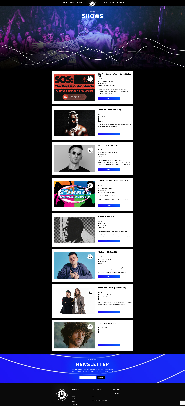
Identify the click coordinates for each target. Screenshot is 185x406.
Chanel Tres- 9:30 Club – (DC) (109, 109)
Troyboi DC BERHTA (106, 216)
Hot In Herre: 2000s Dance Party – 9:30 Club (113, 182)
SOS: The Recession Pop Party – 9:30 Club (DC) (114, 75)
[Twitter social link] (116, 393)
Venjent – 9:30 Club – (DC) (108, 145)
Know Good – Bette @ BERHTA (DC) (112, 287)
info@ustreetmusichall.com (99, 400)
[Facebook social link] (114, 393)
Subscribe (100, 377)
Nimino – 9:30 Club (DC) (107, 252)
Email (81, 375)
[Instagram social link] (118, 393)
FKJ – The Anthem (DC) (107, 323)
